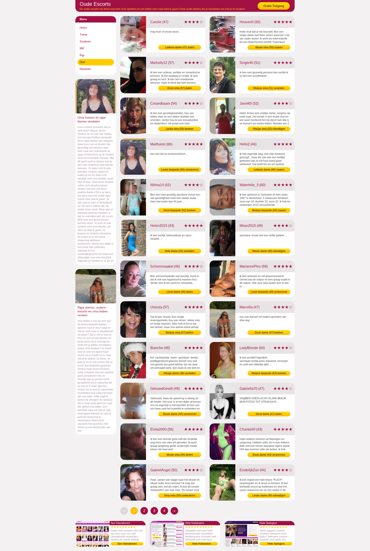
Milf (82, 48)
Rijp (82, 55)
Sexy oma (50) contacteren (179, 495)
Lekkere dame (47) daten (179, 47)
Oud (82, 62)
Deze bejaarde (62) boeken (180, 210)
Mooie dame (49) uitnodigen (268, 251)
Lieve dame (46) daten (180, 291)
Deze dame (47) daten (269, 414)
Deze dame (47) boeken (269, 332)
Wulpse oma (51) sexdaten (269, 88)
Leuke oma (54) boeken (180, 128)
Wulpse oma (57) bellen (180, 332)
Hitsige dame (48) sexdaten (180, 373)
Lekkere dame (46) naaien (269, 169)
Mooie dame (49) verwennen (180, 414)
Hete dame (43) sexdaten (179, 251)
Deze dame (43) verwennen (269, 454)
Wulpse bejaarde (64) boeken (269, 373)
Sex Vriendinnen (127, 543)
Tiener (83, 34)
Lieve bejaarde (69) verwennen (269, 291)
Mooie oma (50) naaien (269, 47)
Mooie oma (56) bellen (180, 454)
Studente (85, 41)
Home (83, 27)
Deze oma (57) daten (179, 88)
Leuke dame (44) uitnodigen (268, 495)
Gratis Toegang (273, 6)
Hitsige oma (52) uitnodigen (269, 128)
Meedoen (85, 69)
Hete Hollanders (201, 543)
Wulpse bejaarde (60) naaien (269, 210)
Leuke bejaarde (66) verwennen (179, 169)
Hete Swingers (276, 543)
